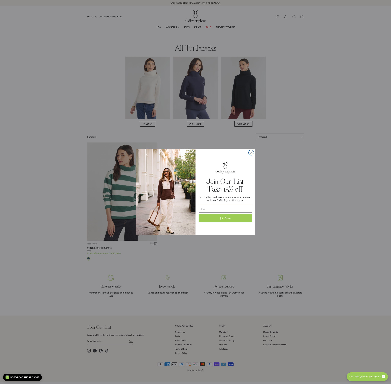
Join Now (225, 218)
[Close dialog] (251, 152)
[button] (22, 377)
